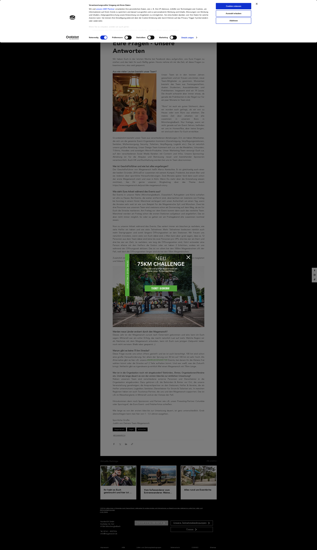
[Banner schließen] (257, 4)
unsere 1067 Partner (105, 9)
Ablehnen (233, 21)
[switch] (128, 38)
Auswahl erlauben (233, 13)
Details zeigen (187, 38)
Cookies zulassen (233, 6)
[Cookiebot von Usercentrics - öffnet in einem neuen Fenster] (72, 38)
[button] (188, 257)
